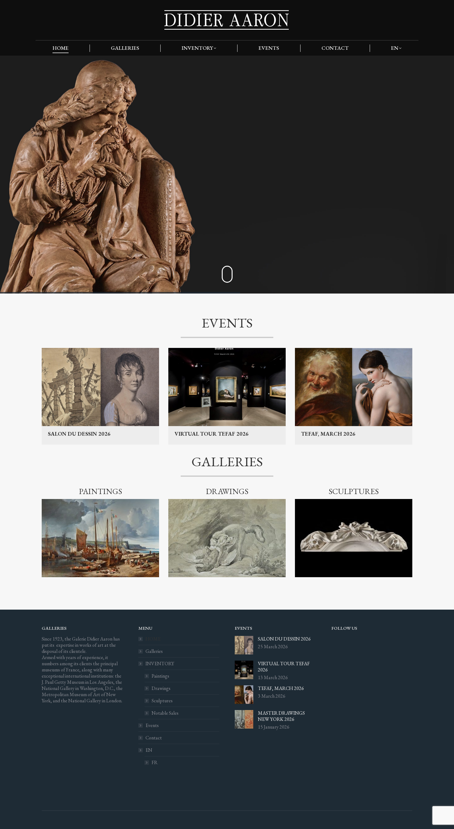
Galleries (154, 651)
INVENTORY (159, 664)
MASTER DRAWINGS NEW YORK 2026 (281, 716)
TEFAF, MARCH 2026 (328, 433)
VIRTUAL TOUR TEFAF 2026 (211, 433)
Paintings (160, 676)
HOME (153, 639)
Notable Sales (165, 713)
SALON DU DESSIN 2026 (79, 433)
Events (152, 725)
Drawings (161, 688)
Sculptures (162, 701)
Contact (153, 738)
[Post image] (244, 645)
